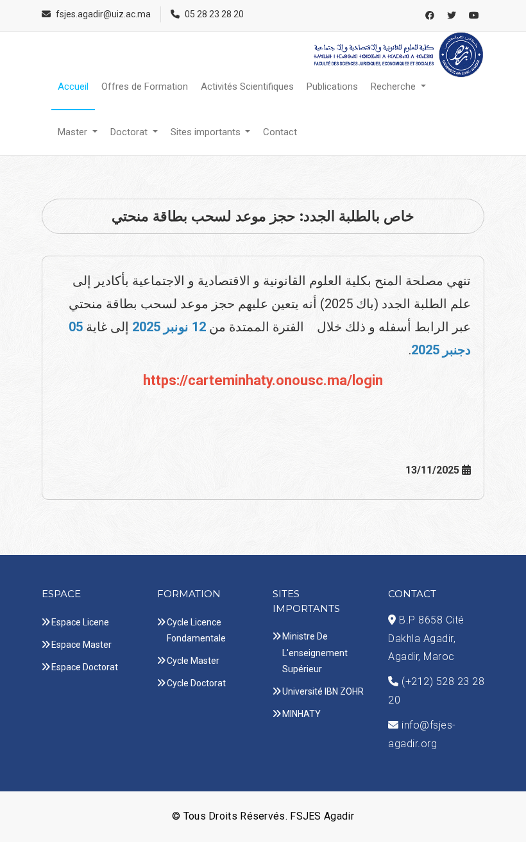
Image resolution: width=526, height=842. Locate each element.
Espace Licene (80, 622)
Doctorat (130, 132)
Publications (332, 86)
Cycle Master (193, 661)
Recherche (394, 86)
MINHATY (301, 714)
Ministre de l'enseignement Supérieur (315, 652)
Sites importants (207, 132)
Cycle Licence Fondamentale (196, 630)
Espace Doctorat (84, 667)
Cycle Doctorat (196, 683)
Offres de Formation (144, 86)
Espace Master (81, 645)
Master (74, 132)
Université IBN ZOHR (323, 691)
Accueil (73, 86)
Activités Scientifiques (247, 86)
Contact (280, 132)
